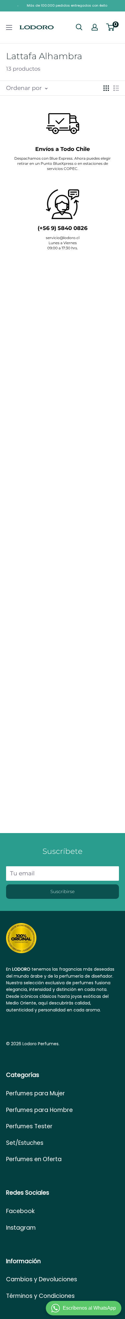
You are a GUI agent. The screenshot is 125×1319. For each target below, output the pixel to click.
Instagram (21, 1228)
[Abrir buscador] (79, 27)
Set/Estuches (24, 1143)
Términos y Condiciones (40, 1296)
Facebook (20, 1211)
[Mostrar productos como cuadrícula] (106, 88)
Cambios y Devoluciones (41, 1279)
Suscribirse (62, 891)
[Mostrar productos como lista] (116, 88)
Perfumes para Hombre (39, 1110)
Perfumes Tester (29, 1126)
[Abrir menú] (9, 27)
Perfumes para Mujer (35, 1093)
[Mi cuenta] (95, 27)
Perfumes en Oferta (34, 1159)
